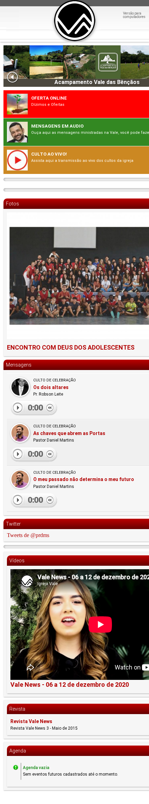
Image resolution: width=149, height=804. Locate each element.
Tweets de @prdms (28, 535)
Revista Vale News (31, 721)
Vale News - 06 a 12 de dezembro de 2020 (69, 684)
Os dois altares (51, 387)
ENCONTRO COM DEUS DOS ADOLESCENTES (70, 347)
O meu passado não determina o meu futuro (83, 479)
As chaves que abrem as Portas (69, 433)
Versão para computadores (134, 15)
